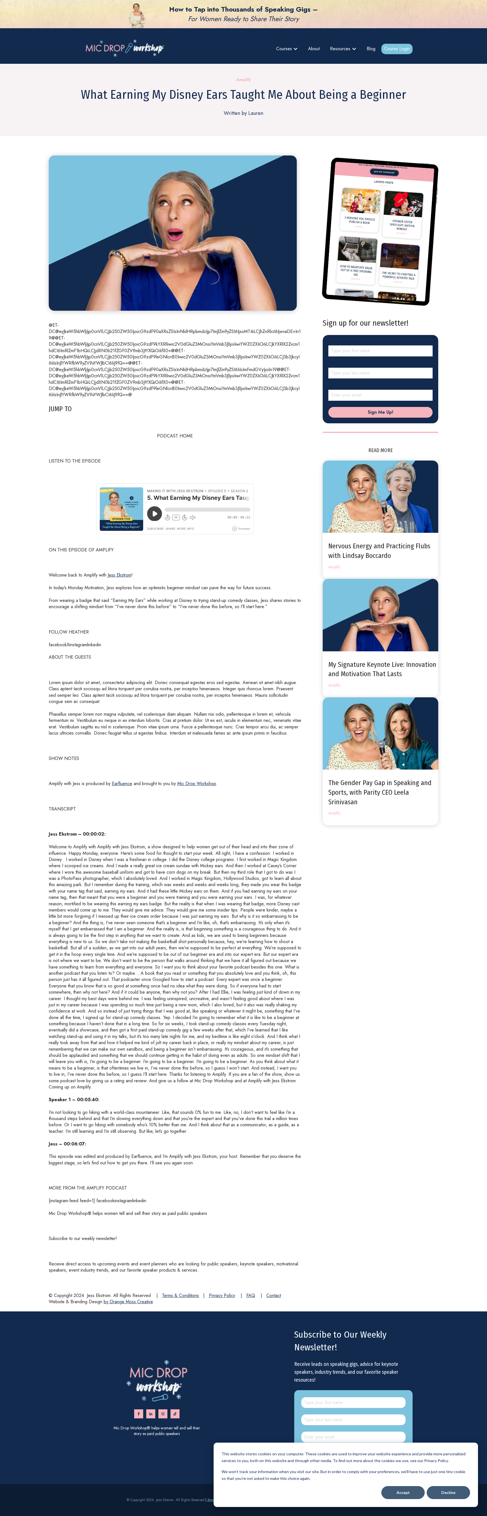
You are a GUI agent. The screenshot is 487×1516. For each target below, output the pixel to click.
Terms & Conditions (180, 1295)
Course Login (397, 49)
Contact (273, 1295)
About (314, 49)
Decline (448, 1492)
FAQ (250, 1295)
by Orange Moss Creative (128, 1301)
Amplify (334, 567)
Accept (403, 1492)
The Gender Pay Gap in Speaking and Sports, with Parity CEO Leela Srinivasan (379, 792)
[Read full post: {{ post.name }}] (380, 497)
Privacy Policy (222, 1295)
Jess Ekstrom (119, 575)
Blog (371, 49)
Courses (284, 49)
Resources (340, 49)
